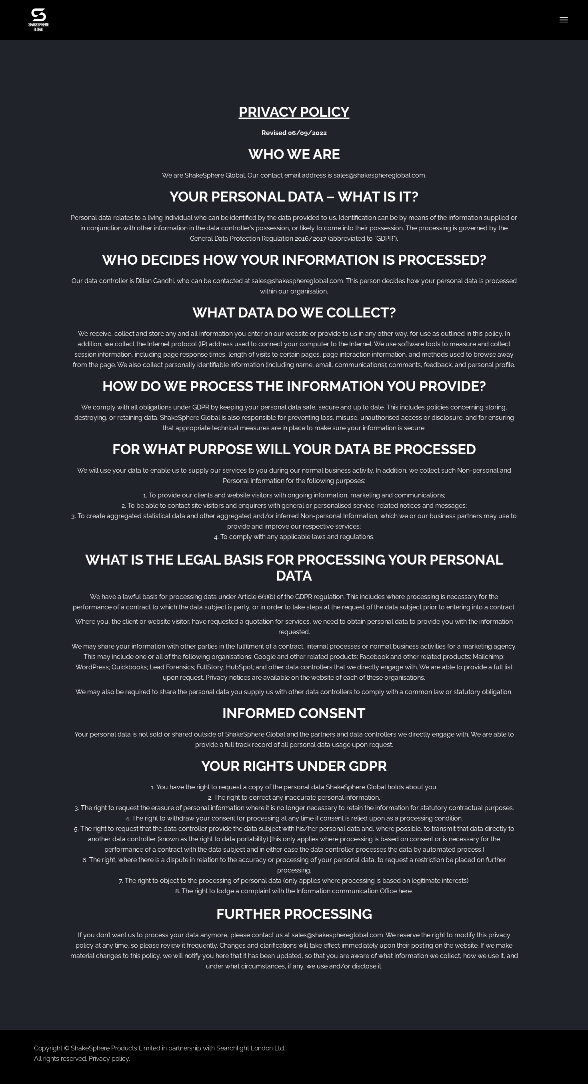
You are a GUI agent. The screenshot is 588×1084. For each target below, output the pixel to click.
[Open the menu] (564, 20)
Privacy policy (109, 1058)
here (405, 891)
